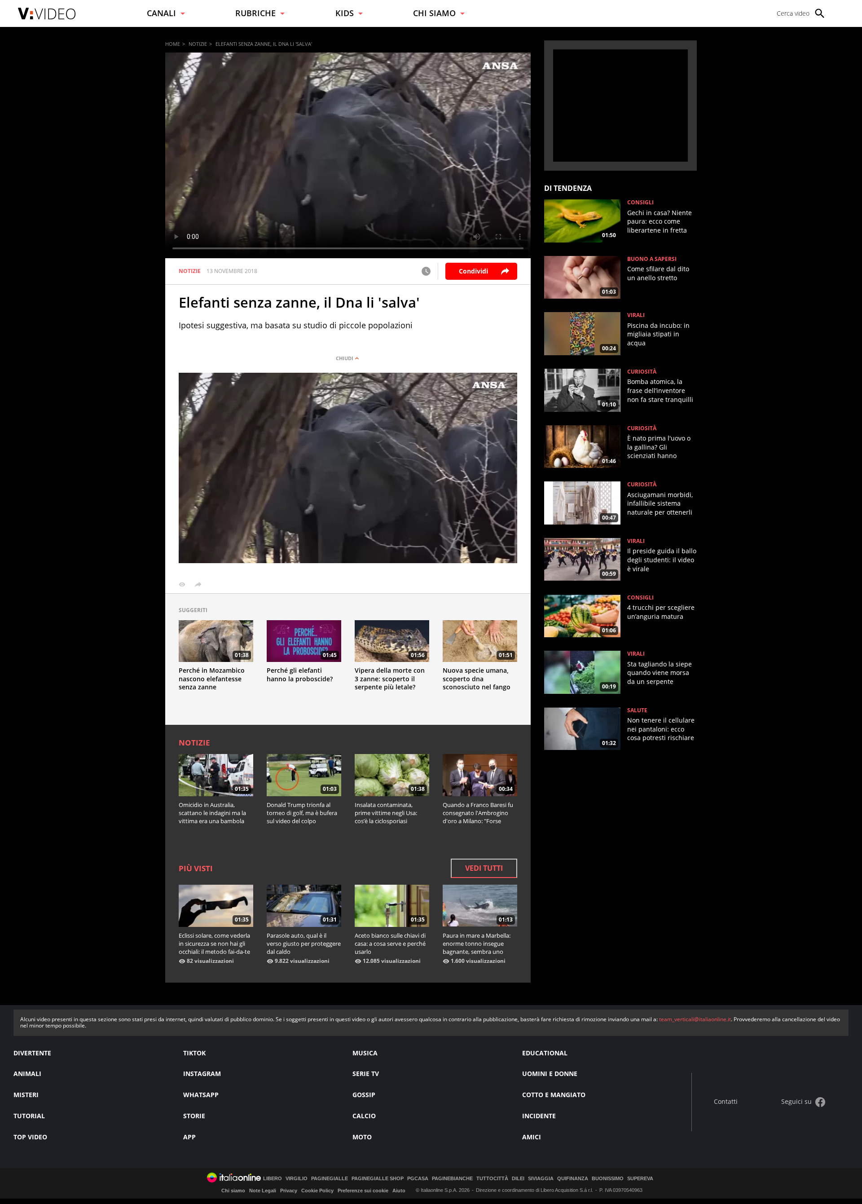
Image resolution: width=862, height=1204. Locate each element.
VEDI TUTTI (484, 868)
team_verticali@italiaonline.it (695, 1019)
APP (189, 1137)
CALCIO (364, 1115)
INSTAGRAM (202, 1073)
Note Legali (262, 1190)
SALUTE (637, 710)
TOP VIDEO (30, 1137)
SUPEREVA (640, 1178)
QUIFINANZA (572, 1178)
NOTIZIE (198, 43)
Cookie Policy (317, 1190)
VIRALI (636, 315)
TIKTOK (194, 1053)
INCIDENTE (539, 1115)
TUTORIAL (29, 1115)
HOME (172, 43)
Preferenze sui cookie (363, 1190)
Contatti (726, 1102)
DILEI (518, 1178)
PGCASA (417, 1178)
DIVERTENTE (32, 1053)
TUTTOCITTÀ (492, 1178)
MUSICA (365, 1053)
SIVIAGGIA (541, 1178)
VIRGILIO (297, 1178)
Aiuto (398, 1190)
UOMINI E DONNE (549, 1073)
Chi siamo (233, 1190)
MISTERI (26, 1094)
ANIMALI (27, 1073)
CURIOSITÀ (641, 372)
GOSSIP (363, 1094)
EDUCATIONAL (544, 1053)
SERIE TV (365, 1073)
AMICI (531, 1137)
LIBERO (272, 1178)
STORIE (194, 1115)
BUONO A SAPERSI (652, 259)
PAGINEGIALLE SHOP (378, 1178)
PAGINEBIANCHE (452, 1178)
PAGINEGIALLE (329, 1178)
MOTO (362, 1137)
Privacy (288, 1190)
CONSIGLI (640, 202)
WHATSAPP (201, 1094)
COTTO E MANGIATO (553, 1094)
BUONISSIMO (608, 1178)
